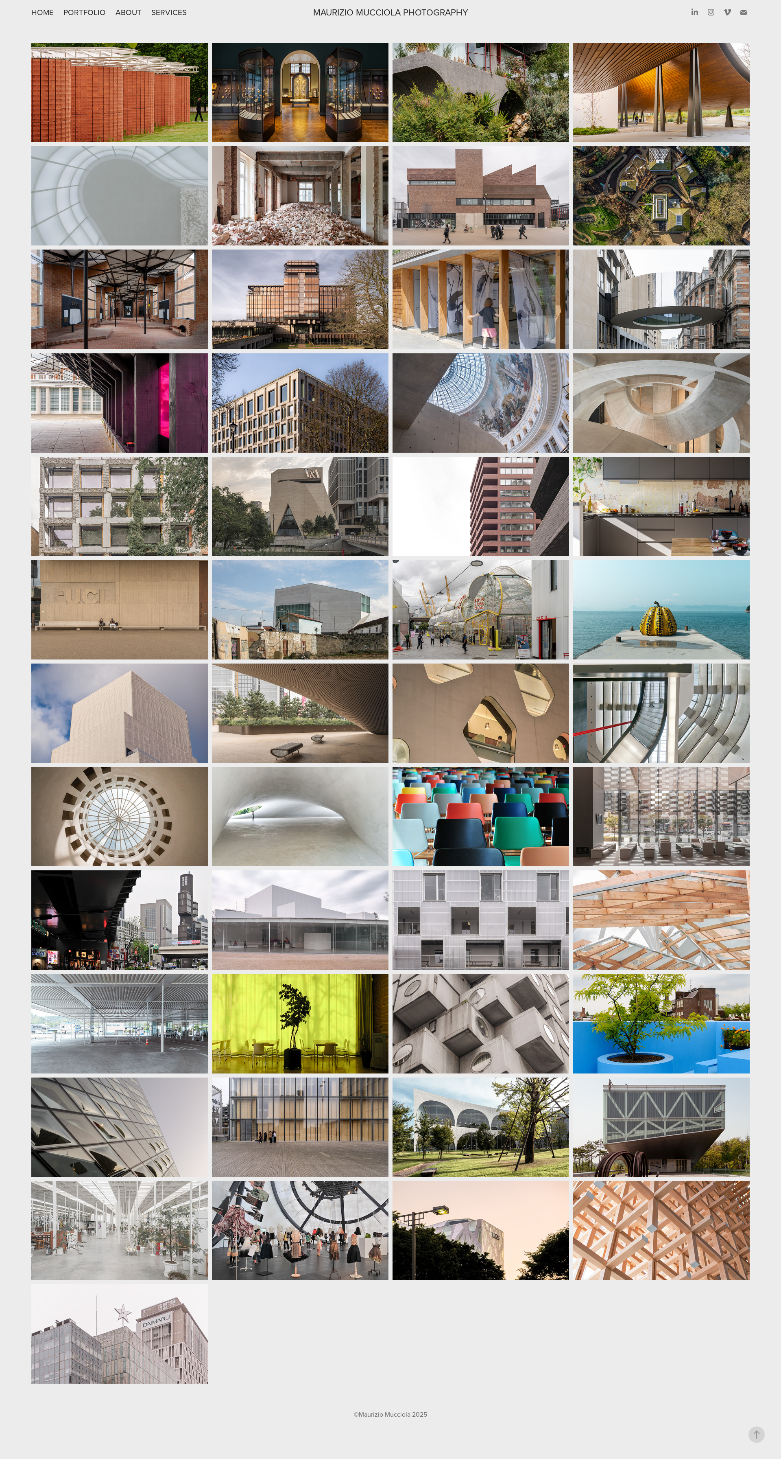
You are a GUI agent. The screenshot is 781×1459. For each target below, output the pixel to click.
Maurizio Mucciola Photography (390, 12)
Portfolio (84, 12)
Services (169, 12)
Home (42, 12)
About (129, 12)
